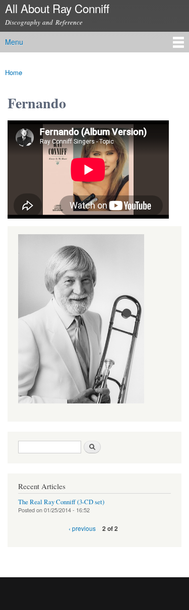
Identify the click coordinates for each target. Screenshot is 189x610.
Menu (14, 42)
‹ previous (82, 528)
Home (13, 72)
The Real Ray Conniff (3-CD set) (61, 502)
